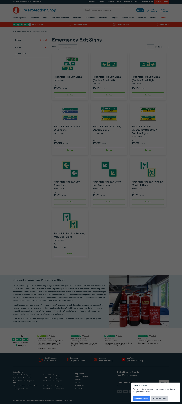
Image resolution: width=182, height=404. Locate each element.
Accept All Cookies (141, 398)
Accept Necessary (159, 398)
